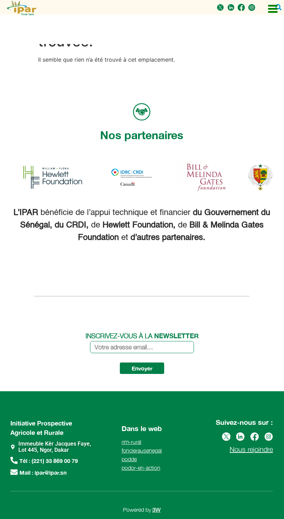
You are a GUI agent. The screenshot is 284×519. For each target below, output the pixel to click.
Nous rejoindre (251, 449)
